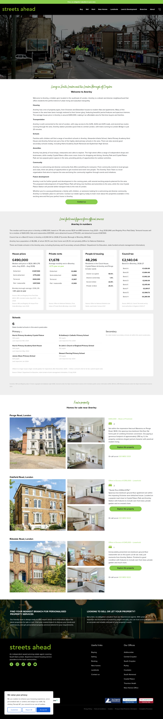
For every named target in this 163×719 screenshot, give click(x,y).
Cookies (110, 709)
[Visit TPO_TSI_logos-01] (113, 700)
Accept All (43, 710)
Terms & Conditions (100, 709)
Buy (81, 9)
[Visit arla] (129, 700)
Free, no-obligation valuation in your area (81, 2)
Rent (93, 9)
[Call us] (159, 9)
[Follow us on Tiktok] (23, 664)
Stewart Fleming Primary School (72, 353)
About (152, 9)
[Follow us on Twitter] (29, 664)
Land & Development (129, 9)
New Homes (102, 9)
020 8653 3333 (125, 456)
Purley (126, 665)
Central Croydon (130, 656)
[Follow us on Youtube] (35, 664)
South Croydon (130, 661)
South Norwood (130, 674)
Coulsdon (127, 670)
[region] (28, 703)
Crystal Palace (129, 679)
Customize (14, 710)
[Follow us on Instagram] (17, 664)
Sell (87, 9)
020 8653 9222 (125, 518)
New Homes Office (131, 687)
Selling (94, 656)
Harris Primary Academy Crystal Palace (28, 335)
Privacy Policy (88, 709)
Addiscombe (129, 652)
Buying (94, 652)
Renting (94, 661)
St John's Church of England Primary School (76, 345)
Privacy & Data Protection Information (126, 709)
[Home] (18, 9)
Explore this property (125, 447)
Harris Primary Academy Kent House (27, 345)
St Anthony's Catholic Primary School (74, 335)
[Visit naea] (146, 700)
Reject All (29, 710)
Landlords (114, 9)
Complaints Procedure (145, 709)
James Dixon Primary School (23, 356)
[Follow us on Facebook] (11, 664)
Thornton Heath (130, 683)
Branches (143, 9)
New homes (95, 665)
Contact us (81, 202)
